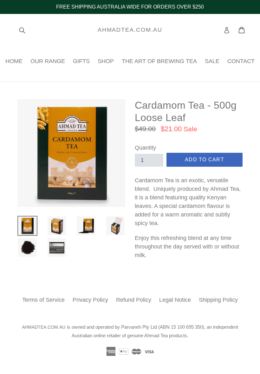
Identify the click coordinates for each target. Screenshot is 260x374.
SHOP (106, 61)
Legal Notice (175, 300)
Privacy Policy (90, 300)
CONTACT (241, 61)
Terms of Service (43, 300)
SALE (212, 61)
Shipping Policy (218, 300)
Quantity (145, 148)
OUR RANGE (47, 61)
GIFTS (81, 61)
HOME (14, 61)
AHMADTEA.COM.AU (130, 30)
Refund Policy (133, 300)
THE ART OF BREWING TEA (159, 61)
